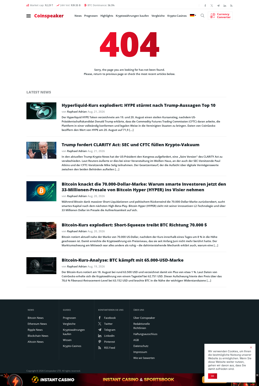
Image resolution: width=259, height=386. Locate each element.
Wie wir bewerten (144, 358)
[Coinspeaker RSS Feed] (231, 5)
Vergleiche (69, 323)
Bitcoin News (36, 317)
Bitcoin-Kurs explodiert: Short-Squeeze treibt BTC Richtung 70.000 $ (134, 225)
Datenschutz (140, 346)
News (78, 15)
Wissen (67, 340)
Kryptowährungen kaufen (132, 15)
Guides (67, 309)
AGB (136, 340)
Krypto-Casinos (177, 15)
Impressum (140, 352)
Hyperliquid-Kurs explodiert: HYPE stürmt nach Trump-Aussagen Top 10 (138, 105)
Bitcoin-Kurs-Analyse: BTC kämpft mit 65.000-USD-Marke (123, 260)
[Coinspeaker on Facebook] (205, 5)
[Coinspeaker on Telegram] (218, 5)
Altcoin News (36, 341)
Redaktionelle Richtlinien (141, 326)
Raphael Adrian (77, 111)
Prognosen (91, 15)
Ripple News (35, 329)
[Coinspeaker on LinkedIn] (225, 5)
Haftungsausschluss (145, 334)
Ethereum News (37, 323)
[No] (251, 347)
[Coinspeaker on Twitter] (212, 5)
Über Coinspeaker (144, 317)
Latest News (38, 92)
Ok (212, 376)
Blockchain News (38, 335)
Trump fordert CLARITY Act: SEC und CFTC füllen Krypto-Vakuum (130, 144)
